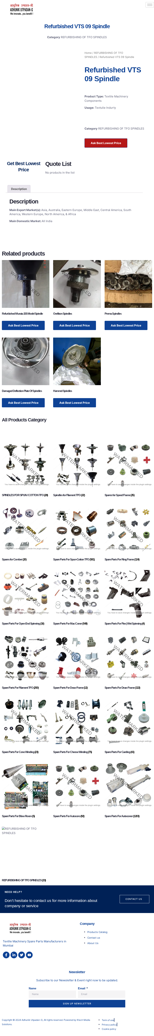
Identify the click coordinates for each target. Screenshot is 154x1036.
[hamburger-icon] (150, 5)
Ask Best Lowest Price (106, 143)
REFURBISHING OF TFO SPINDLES (84, 37)
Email (82, 988)
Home (88, 52)
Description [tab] (19, 189)
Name (32, 988)
